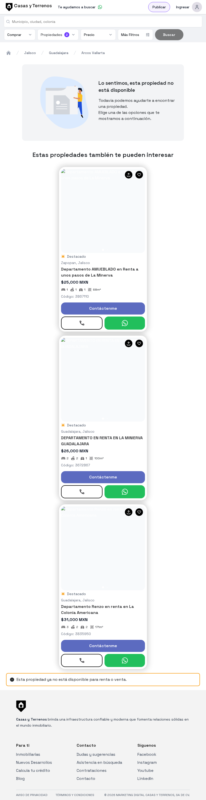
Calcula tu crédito (33, 770)
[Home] (8, 52)
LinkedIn (145, 778)
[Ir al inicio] (28, 7)
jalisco (30, 53)
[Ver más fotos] (103, 211)
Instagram (147, 762)
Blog (20, 778)
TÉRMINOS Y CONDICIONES (75, 795)
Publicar (159, 7)
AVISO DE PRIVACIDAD (31, 795)
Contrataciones (92, 770)
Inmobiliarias (28, 754)
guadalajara (58, 53)
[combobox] (105, 21)
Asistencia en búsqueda (99, 762)
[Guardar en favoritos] (139, 175)
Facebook (146, 754)
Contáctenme (103, 308)
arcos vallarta (93, 53)
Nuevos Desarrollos (34, 762)
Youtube (145, 770)
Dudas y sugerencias (96, 754)
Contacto (86, 778)
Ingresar (182, 7)
